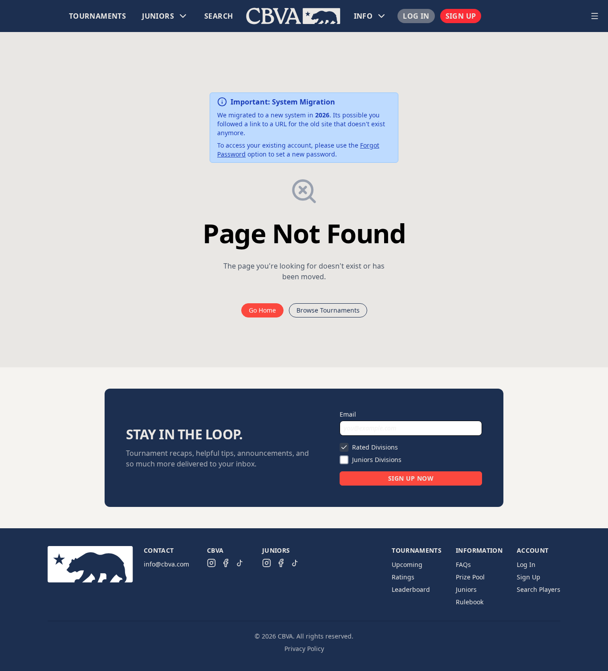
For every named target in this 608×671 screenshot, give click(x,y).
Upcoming (407, 564)
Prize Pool (470, 577)
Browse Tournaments (328, 310)
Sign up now (411, 478)
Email (348, 414)
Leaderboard (411, 589)
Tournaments (97, 16)
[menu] (293, 16)
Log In (416, 16)
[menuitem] (97, 16)
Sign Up (461, 16)
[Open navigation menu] (595, 16)
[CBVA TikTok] (239, 562)
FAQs (463, 564)
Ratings (403, 577)
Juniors (466, 589)
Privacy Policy (304, 648)
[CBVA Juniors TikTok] (295, 562)
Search (218, 16)
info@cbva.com (166, 564)
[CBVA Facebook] (225, 562)
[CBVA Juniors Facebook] (280, 562)
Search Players (538, 589)
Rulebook (469, 602)
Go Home (262, 310)
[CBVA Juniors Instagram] (266, 562)
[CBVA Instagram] (211, 562)
